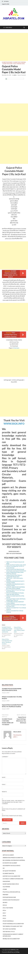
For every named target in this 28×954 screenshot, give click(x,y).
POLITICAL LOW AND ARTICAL (11, 892)
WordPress (10, 952)
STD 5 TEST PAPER (8, 907)
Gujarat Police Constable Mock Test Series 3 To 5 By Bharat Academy (12, 705)
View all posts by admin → (17, 735)
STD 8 (4, 915)
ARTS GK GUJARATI (8, 855)
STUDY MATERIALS (8, 921)
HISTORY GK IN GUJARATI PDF (11, 876)
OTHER (5, 889)
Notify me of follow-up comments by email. (13, 809)
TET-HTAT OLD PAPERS (9, 929)
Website (4, 791)
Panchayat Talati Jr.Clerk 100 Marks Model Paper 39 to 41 (15, 599)
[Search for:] (14, 823)
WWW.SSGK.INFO (14, 423)
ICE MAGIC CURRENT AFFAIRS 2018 (13, 878)
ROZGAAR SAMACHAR (9, 897)
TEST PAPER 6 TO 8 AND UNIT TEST (12, 926)
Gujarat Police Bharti (7, 62)
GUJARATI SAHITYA (8, 873)
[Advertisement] (14, 47)
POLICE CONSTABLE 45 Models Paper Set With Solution (15, 593)
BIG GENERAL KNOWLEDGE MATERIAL (14, 860)
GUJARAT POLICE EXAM (7, 63)
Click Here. (16, 348)
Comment (5, 756)
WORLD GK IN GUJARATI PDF (11, 938)
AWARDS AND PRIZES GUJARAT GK (13, 857)
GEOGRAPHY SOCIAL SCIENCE (11, 865)
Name (4, 777)
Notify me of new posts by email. (12, 815)
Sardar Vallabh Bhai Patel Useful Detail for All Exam (14, 572)
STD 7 (4, 913)
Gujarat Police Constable (19, 62)
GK (4, 868)
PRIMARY (5, 894)
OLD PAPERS (6, 886)
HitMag (17, 952)
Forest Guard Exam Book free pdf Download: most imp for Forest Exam (16, 570)
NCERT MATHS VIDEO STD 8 (11, 884)
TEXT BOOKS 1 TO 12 (9, 931)
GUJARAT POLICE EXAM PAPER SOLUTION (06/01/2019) (11, 689)
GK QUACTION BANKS (9, 870)
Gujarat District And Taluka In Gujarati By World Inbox (14, 575)
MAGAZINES (6, 881)
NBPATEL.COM (14, 949)
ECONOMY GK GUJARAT (10, 863)
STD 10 (5, 905)
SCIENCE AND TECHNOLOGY (11, 900)
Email (4, 784)
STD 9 (4, 918)
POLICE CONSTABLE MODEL (19, 63)
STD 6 (4, 910)
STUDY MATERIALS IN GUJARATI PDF (13, 923)
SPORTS (5, 902)
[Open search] (24, 27)
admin (15, 75)
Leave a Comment (22, 75)
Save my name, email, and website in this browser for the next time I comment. (13, 802)
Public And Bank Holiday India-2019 (16, 565)
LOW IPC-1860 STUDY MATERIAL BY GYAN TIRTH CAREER (15, 587)
